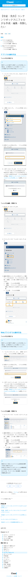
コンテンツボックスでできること (9, 519)
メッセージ (6, 559)
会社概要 (15, 576)
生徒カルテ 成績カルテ (9, 546)
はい (10, 486)
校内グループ (7, 561)
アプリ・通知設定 (8, 536)
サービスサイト (10, 576)
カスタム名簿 (7, 566)
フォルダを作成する (8, 42)
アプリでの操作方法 (7, 40)
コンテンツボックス (15, 9)
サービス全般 (7, 538)
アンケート (6, 551)
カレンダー (6, 557)
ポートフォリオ (8, 554)
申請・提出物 (7, 564)
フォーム (15, 492)
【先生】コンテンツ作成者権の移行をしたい (12, 522)
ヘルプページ (19, 2)
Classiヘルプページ (5, 9)
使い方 (23, 9)
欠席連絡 (6, 562)
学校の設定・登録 (8, 540)
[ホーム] (10, 2)
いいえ (18, 486)
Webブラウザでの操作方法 (9, 46)
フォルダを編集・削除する (10, 43)
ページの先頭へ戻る (6, 499)
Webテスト (6, 549)
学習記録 (6, 556)
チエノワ (20, 576)
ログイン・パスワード (9, 535)
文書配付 (6, 567)
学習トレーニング (8, 547)
